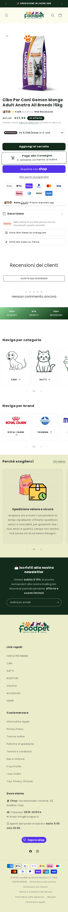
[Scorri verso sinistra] (26, 391)
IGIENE (10, 700)
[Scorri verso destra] (41, 391)
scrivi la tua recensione (34, 278)
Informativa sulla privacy (43, 881)
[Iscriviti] (57, 602)
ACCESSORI (13, 693)
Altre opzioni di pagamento (34, 177)
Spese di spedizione (28, 122)
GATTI (43, 379)
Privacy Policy (15, 729)
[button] (6, 15)
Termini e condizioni (19, 751)
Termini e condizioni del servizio (35, 891)
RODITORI (12, 678)
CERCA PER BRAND (17, 656)
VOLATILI (12, 686)
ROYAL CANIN (16, 432)
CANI (14, 379)
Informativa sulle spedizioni (29, 897)
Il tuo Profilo (14, 766)
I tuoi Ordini (14, 774)
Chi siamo (59, 461)
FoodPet (23, 877)
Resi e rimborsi (16, 759)
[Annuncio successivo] (62, 3)
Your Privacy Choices (20, 781)
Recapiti (51, 897)
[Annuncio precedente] (6, 3)
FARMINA (43, 432)
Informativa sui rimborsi (35, 887)
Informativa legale (18, 721)
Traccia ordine (16, 736)
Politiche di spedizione (20, 744)
